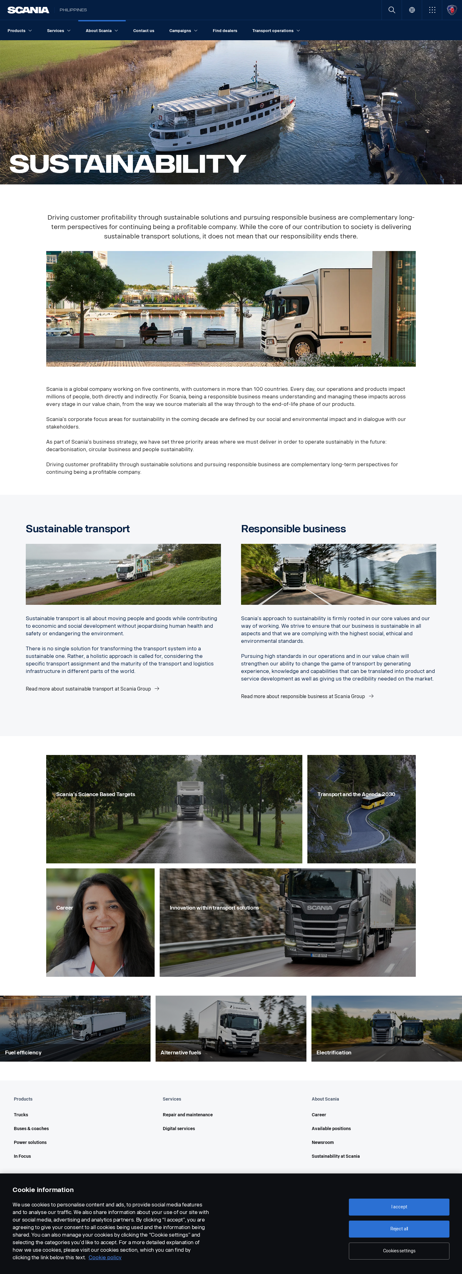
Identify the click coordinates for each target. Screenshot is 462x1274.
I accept (399, 1207)
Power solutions (30, 1142)
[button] (432, 10)
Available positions (331, 1128)
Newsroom (323, 1142)
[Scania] (28, 10)
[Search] (392, 10)
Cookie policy (105, 1257)
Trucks (21, 1115)
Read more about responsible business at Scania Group (303, 696)
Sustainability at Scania (336, 1156)
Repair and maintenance (188, 1115)
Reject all (399, 1229)
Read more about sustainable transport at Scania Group (89, 689)
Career (319, 1115)
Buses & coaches (31, 1128)
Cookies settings (399, 1251)
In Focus (22, 1156)
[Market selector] (412, 10)
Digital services (179, 1128)
